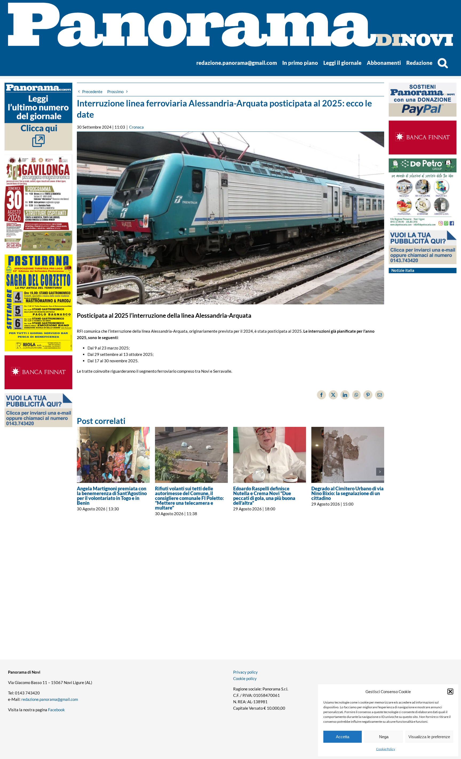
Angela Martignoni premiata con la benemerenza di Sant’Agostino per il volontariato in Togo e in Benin (112, 496)
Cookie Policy (385, 749)
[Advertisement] (38, 534)
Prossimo (115, 91)
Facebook (56, 709)
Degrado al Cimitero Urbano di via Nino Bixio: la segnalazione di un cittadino (347, 493)
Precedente (92, 91)
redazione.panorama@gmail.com (49, 699)
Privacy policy (245, 672)
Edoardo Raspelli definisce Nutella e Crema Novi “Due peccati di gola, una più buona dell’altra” (264, 496)
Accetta (342, 736)
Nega (383, 736)
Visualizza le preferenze (429, 736)
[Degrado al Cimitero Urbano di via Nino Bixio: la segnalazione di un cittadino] (347, 455)
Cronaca (136, 127)
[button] (450, 691)
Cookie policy (245, 678)
